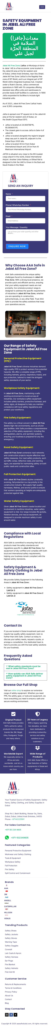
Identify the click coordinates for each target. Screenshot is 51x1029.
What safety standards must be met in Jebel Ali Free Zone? (23, 667)
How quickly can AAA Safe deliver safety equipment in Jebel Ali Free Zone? (24, 675)
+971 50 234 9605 (13, 830)
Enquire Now (17, 246)
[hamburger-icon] (42, 7)
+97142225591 (17, 819)
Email (8, 216)
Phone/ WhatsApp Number (17, 205)
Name (8, 194)
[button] (25, 667)
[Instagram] (7, 1015)
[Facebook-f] (11, 1015)
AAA (6, 888)
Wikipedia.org (30, 614)
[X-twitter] (15, 1015)
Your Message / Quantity (16, 227)
